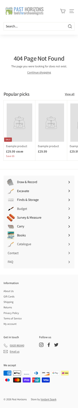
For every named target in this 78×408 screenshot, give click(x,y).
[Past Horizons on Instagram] (41, 345)
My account (10, 324)
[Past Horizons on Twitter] (56, 345)
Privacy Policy (11, 313)
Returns (8, 307)
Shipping (9, 302)
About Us (9, 291)
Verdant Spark (48, 399)
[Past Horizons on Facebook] (49, 345)
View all (69, 94)
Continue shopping (39, 72)
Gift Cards (9, 296)
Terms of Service (13, 318)
